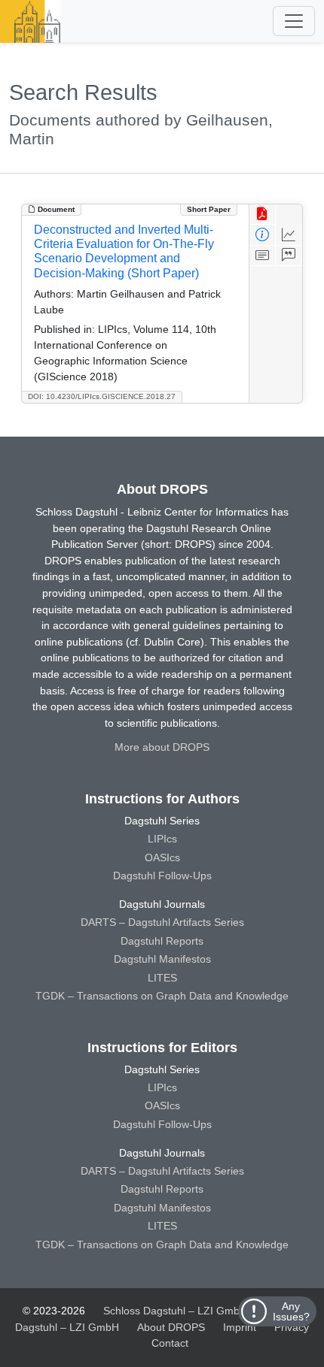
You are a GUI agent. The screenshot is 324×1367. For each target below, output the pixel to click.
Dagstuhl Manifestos (162, 959)
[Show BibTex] (289, 256)
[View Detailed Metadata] (262, 235)
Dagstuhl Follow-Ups (162, 875)
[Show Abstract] (262, 256)
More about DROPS (162, 747)
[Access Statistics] (289, 235)
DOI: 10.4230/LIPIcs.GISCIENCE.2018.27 (102, 396)
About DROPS (171, 1327)
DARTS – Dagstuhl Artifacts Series (162, 922)
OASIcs (162, 857)
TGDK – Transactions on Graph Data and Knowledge (162, 996)
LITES (162, 978)
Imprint (239, 1327)
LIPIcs (162, 839)
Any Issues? (291, 1311)
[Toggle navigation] (294, 21)
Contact (169, 1343)
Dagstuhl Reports (162, 941)
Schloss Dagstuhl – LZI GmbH (175, 1311)
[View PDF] (262, 214)
